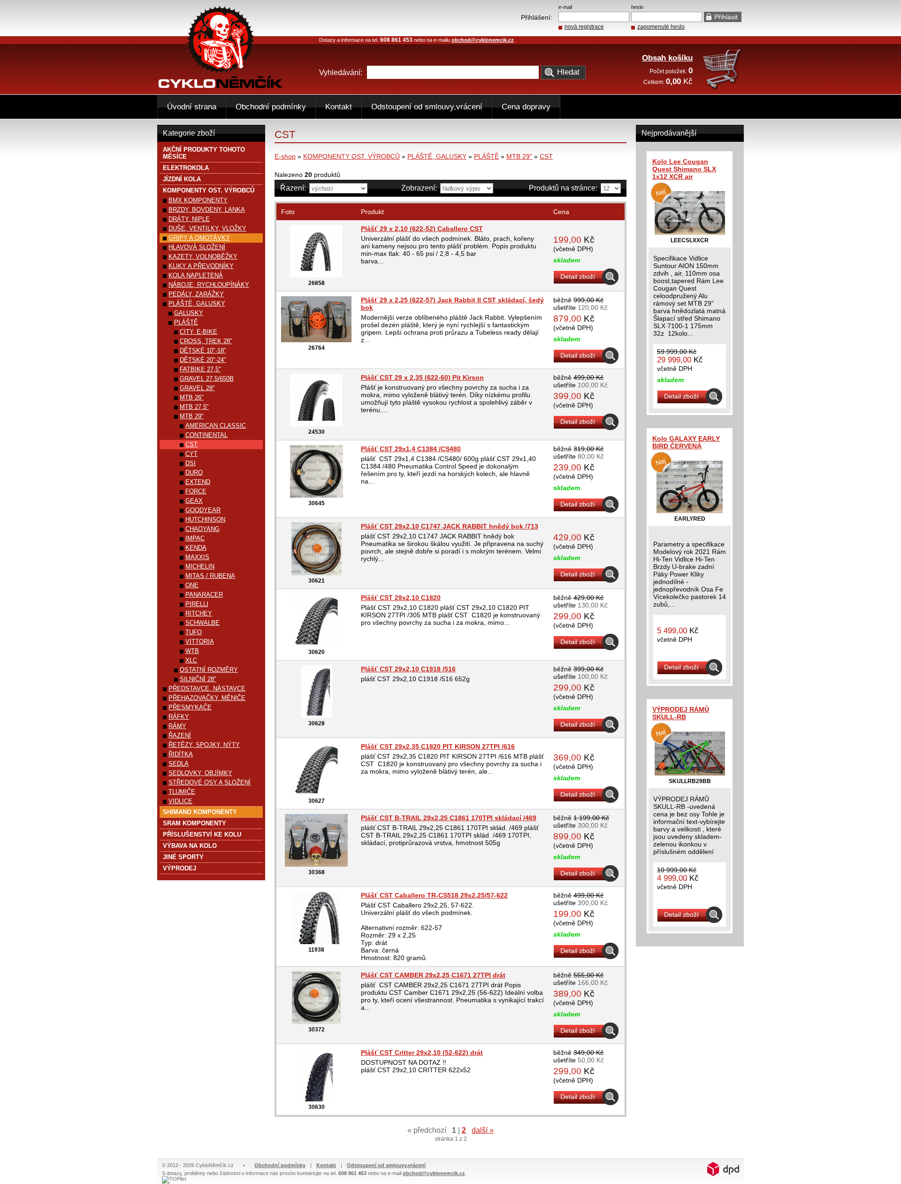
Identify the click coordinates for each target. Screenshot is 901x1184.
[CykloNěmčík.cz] (220, 86)
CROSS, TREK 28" (206, 341)
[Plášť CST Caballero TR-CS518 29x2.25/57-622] (316, 942)
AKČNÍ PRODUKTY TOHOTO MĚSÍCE (204, 153)
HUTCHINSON (205, 519)
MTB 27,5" (194, 406)
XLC (191, 660)
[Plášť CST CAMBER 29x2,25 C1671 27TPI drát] (316, 1021)
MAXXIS (197, 557)
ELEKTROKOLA (186, 167)
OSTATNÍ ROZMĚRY (209, 669)
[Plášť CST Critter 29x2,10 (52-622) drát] (316, 1099)
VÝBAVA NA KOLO (190, 845)
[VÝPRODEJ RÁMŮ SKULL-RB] (690, 773)
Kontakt (338, 106)
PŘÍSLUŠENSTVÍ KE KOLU (202, 834)
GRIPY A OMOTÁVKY (199, 237)
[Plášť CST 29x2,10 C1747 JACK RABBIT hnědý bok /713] (316, 573)
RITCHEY (198, 613)
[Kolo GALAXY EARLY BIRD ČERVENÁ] (690, 511)
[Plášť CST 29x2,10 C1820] (316, 644)
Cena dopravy (526, 106)
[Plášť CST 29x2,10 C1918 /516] (316, 715)
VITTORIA (199, 641)
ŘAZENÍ (179, 735)
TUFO (193, 632)
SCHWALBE (202, 622)
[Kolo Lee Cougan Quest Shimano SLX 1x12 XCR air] (690, 232)
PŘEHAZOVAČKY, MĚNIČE (206, 697)
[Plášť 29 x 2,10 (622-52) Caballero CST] (316, 275)
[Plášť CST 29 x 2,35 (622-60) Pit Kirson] (316, 424)
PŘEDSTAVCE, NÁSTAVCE (206, 688)
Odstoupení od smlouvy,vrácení (426, 106)
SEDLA (178, 763)
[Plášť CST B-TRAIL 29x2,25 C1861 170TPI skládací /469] (316, 864)
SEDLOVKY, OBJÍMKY (200, 773)
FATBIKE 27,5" (200, 369)
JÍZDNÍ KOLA (182, 179)
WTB (192, 650)
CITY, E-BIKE (198, 331)
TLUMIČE (181, 791)
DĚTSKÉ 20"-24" (203, 359)
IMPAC (195, 538)
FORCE (195, 491)
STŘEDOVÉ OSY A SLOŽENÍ (209, 782)
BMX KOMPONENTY (198, 200)
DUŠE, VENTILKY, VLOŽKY (207, 228)
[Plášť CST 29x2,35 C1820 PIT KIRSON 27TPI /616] (316, 793)
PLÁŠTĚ (486, 156)
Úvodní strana (191, 106)
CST (546, 156)
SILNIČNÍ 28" (198, 679)
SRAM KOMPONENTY (194, 823)
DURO (194, 472)
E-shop (285, 156)
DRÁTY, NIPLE (189, 219)
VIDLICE (180, 801)
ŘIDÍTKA (180, 754)
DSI (190, 463)
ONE (192, 585)
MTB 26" (192, 397)
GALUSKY (188, 312)
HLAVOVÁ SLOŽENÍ (196, 247)
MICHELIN (199, 566)
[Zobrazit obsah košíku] (723, 88)
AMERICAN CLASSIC (215, 425)
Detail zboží (577, 276)
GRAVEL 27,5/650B (207, 378)
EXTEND (197, 481)
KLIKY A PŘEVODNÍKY (201, 265)
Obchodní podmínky (271, 106)
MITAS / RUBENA (210, 575)
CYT (191, 453)
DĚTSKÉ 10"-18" (203, 350)
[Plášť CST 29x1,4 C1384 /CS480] (316, 495)
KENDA (195, 547)
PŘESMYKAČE (190, 707)
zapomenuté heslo (661, 26)
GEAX (194, 500)
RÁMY (177, 726)
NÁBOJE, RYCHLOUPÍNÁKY (208, 284)
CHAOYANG (202, 528)
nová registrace (584, 26)
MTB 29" (519, 156)
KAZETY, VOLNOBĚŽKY (202, 256)
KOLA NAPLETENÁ (195, 275)
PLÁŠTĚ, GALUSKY (436, 156)
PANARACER (204, 594)
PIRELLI (196, 603)
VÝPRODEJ (179, 868)
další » (483, 1130)
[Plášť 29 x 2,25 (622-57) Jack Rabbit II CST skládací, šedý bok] (316, 340)
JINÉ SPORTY (183, 857)
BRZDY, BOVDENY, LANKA (206, 209)
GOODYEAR (203, 510)
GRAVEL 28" (197, 388)
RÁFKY (178, 716)
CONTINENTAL (206, 434)
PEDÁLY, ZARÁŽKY (196, 294)
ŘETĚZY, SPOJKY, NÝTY (204, 744)
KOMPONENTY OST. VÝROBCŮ (351, 156)
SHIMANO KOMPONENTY (200, 811)
